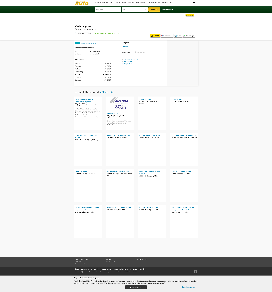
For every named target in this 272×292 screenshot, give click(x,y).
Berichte (131, 2)
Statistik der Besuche (131, 59)
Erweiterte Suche (167, 9)
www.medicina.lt (118, 272)
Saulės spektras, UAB (86, 269)
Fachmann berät (141, 2)
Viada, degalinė (145, 99)
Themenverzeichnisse (81, 264)
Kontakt (96, 269)
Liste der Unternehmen (43, 15)
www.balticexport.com (130, 272)
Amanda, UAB (112, 114)
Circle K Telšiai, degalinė (148, 207)
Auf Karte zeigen (107, 92)
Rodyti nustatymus (188, 287)
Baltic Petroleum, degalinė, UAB (183, 135)
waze (179, 36)
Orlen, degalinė (81, 171)
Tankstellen (125, 46)
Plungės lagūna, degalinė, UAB (118, 135)
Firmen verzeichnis (101, 2)
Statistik (134, 269)
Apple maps (190, 36)
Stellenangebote (154, 2)
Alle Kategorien (115, 2)
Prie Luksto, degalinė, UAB (181, 171)
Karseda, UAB (176, 99)
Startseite (78, 262)
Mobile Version (142, 259)
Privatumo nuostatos (106, 269)
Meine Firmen (167, 2)
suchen (154, 9)
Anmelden (142, 269)
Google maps (167, 36)
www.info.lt (78, 272)
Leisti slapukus (137, 287)
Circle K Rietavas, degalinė (149, 135)
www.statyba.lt (107, 272)
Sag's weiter (128, 63)
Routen (113, 262)
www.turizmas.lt (96, 272)
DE (193, 2)
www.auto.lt (86, 272)
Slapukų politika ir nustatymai (122, 269)
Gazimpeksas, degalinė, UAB (118, 171)
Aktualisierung (129, 61)
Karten (124, 2)
